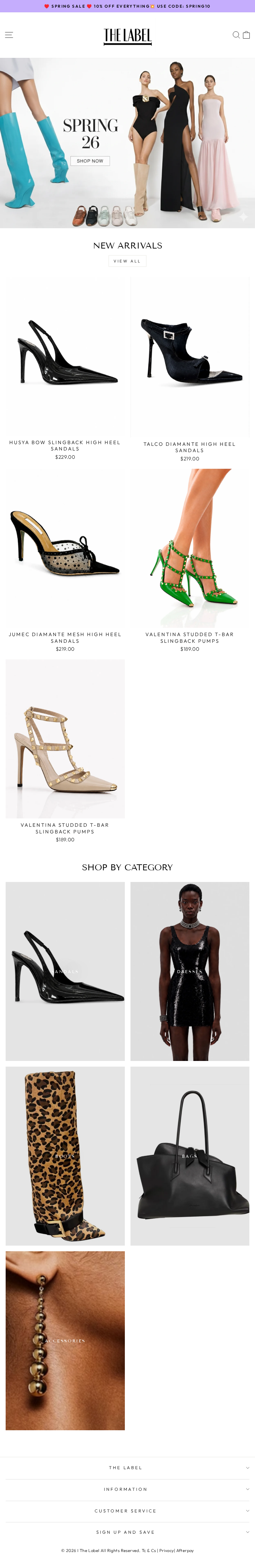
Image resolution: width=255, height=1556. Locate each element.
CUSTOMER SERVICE (126, 1510)
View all (127, 261)
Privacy (166, 1550)
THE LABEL (126, 1467)
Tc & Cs (149, 1550)
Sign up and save (126, 1532)
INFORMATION (126, 1489)
